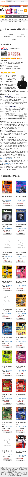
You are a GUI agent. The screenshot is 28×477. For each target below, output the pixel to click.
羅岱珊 (23, 455)
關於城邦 (3, 468)
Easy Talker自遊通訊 (7, 196)
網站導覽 (19, 468)
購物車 (24, 1)
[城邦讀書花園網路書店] (3, 11)
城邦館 (7, 16)
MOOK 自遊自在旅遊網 (7, 163)
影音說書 (20, 19)
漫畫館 (21, 16)
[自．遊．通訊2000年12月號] (7, 385)
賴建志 (20, 200)
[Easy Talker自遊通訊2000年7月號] (21, 442)
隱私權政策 (14, 469)
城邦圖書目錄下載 (6, 469)
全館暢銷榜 (2, 19)
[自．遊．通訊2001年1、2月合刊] (21, 357)
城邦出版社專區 (24, 19)
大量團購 (25, 468)
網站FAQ (14, 468)
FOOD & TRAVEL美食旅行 (7, 34)
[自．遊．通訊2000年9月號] (21, 413)
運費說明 (3, 1)
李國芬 (6, 228)
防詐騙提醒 (21, 469)
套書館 (16, 16)
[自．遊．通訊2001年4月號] (21, 328)
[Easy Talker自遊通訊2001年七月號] (7, 300)
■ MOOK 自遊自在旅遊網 (6, 158)
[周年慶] (14, 6)
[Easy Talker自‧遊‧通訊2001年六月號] (21, 300)
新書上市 (6, 19)
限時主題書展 (15, 19)
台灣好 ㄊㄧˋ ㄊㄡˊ (21, 36)
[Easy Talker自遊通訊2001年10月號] (7, 272)
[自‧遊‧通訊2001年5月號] (7, 328)
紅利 (14, 1)
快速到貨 (9, 1)
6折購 (17, 1)
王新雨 (6, 200)
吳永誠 (23, 200)
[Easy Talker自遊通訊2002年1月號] (21, 243)
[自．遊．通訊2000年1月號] (21, 385)
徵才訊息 (8, 468)
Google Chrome (13, 472)
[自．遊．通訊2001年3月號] (7, 357)
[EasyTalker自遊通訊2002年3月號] (21, 215)
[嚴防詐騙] (14, 4)
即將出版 (10, 19)
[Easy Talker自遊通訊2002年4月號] (7, 215)
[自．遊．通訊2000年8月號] (7, 442)
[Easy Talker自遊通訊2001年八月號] (21, 272)
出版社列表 (13, 29)
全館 (2, 16)
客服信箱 (8, 471)
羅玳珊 (9, 455)
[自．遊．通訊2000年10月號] (7, 413)
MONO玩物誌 (21, 34)
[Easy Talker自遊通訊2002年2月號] (7, 243)
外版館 (11, 16)
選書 (12, 19)
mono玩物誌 (7, 36)
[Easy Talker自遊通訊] (7, 187)
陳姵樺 (9, 200)
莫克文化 (19, 29)
